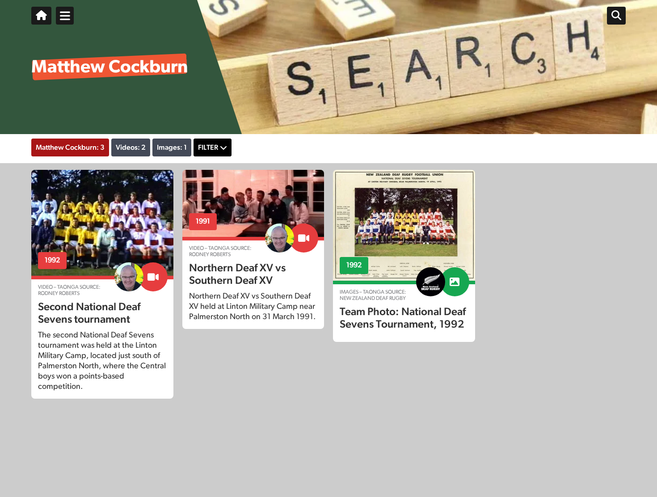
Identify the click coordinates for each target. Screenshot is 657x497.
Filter (208, 147)
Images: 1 (172, 147)
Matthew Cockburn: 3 (70, 147)
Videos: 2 (131, 147)
